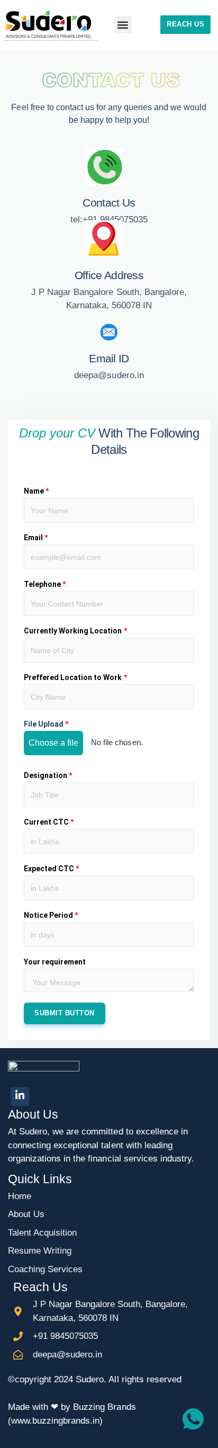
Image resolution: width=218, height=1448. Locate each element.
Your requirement (55, 962)
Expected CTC (51, 868)
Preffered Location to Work (75, 677)
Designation (48, 775)
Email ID (109, 358)
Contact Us (109, 202)
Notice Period (51, 915)
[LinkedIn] (20, 1096)
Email (36, 537)
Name (36, 491)
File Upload (46, 724)
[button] (123, 24)
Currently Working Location (75, 631)
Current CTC (49, 822)
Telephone (45, 584)
